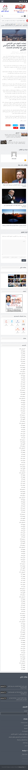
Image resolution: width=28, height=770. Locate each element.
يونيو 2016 (23, 601)
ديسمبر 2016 (22, 588)
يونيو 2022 (23, 452)
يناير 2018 (23, 562)
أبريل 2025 (23, 382)
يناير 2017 (23, 586)
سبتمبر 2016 (22, 595)
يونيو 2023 (23, 427)
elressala (21, 52)
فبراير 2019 (23, 535)
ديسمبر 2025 (22, 365)
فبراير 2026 (23, 361)
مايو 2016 (23, 603)
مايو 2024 (23, 405)
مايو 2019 (23, 529)
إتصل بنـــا (25, 725)
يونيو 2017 (23, 576)
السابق (17, 133)
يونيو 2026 (23, 353)
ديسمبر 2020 (22, 489)
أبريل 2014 (23, 646)
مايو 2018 (23, 553)
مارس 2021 (23, 483)
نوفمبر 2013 (22, 657)
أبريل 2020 (23, 506)
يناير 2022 (23, 462)
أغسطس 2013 (22, 663)
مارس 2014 (23, 648)
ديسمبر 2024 (22, 390)
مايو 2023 (23, 429)
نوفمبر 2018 (22, 541)
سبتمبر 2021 (22, 471)
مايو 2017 (23, 578)
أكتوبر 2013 (23, 659)
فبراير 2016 (23, 609)
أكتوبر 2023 (23, 419)
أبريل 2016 (23, 605)
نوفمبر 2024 (22, 392)
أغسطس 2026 (22, 349)
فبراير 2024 (23, 411)
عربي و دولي (18, 53)
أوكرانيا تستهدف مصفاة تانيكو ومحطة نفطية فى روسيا (14, 225)
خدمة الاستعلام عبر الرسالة (22, 740)
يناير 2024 (23, 413)
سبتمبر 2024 (22, 396)
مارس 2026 (23, 359)
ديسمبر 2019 (22, 514)
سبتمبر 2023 (22, 421)
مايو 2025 (23, 380)
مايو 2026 (23, 355)
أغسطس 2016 (22, 597)
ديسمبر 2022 (22, 440)
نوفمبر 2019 (22, 516)
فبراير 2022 (23, 460)
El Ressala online (24, 722)
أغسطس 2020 (22, 498)
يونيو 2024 (23, 402)
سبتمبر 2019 (22, 520)
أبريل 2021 (23, 481)
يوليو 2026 (23, 351)
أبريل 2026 (23, 357)
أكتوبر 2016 (23, 593)
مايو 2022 (23, 454)
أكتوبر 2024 (23, 394)
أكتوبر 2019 (23, 518)
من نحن (26, 746)
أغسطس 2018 (22, 547)
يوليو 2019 (23, 524)
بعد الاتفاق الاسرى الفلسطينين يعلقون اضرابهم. (18, 737)
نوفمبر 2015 (22, 615)
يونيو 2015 (23, 626)
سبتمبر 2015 (22, 620)
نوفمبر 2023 (22, 417)
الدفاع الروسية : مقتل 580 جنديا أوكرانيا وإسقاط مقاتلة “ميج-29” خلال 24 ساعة (16, 142)
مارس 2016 (23, 607)
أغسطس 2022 (22, 448)
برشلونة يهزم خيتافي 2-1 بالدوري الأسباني (19, 734)
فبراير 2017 (23, 584)
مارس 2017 (23, 582)
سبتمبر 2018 (22, 545)
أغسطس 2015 (22, 622)
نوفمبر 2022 (22, 442)
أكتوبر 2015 (23, 617)
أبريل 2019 (23, 531)
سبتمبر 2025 (22, 371)
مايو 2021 (23, 479)
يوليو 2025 (23, 376)
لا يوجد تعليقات (12, 53)
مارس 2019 (23, 533)
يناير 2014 (23, 653)
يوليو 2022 (23, 450)
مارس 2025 (23, 384)
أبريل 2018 (23, 555)
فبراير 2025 (23, 386)
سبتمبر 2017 (22, 570)
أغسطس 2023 (22, 423)
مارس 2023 (23, 433)
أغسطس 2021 (22, 473)
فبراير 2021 (23, 485)
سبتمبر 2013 (22, 661)
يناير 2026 (23, 363)
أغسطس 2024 (22, 398)
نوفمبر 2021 (22, 467)
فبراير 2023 (23, 436)
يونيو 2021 (23, 477)
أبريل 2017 (23, 580)
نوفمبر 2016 (22, 591)
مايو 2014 (23, 644)
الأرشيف (25, 711)
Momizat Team (21, 767)
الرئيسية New (24, 731)
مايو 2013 (23, 669)
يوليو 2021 (23, 475)
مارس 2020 (23, 508)
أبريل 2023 (23, 431)
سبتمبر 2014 (22, 636)
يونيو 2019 (23, 526)
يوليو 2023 (23, 425)
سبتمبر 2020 (22, 495)
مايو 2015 (23, 628)
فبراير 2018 (23, 560)
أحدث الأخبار (23, 53)
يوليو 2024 (23, 400)
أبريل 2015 (23, 630)
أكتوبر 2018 (23, 543)
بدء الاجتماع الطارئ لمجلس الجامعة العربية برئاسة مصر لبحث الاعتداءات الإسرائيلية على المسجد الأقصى (13, 136)
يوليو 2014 (23, 640)
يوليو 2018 (23, 549)
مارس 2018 (23, 557)
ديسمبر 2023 (22, 415)
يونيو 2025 (23, 378)
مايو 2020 (23, 504)
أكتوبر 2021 (23, 469)
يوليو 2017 (23, 574)
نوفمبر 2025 (22, 367)
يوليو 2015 (23, 624)
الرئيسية (25, 728)
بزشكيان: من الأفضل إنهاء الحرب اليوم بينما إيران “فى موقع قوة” (15, 206)
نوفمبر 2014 (22, 632)
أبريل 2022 (23, 456)
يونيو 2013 (23, 667)
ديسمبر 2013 (22, 655)
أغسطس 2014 (22, 638)
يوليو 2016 (23, 599)
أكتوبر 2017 (23, 568)
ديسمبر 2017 (22, 564)
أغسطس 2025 (22, 373)
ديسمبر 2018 (22, 539)
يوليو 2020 (23, 500)
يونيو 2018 (23, 551)
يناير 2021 (23, 487)
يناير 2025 (23, 388)
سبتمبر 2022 (22, 446)
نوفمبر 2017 (22, 566)
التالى (10, 140)
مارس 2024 (23, 409)
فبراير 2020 (23, 510)
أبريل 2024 (23, 407)
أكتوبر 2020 (23, 493)
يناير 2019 (23, 537)
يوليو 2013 (23, 665)
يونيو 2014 (23, 642)
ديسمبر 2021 (22, 464)
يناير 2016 (23, 611)
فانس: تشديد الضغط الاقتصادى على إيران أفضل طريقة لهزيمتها (14, 185)
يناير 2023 (23, 438)
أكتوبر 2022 (23, 444)
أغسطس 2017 (22, 572)
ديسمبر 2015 (22, 613)
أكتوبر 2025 (23, 369)
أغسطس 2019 (22, 522)
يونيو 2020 (23, 502)
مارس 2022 (23, 458)
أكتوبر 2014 (23, 634)
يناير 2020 (23, 512)
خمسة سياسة (24, 754)
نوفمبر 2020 (22, 491)
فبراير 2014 (23, 651)
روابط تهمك (25, 743)
